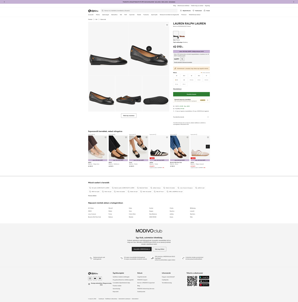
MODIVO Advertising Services (145, 288)
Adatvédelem (135, 298)
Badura (111, 217)
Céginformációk (141, 277)
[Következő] (294, 2)
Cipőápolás (165, 280)
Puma (110, 214)
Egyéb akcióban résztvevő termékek (183, 62)
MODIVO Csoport (142, 280)
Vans (130, 211)
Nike (191, 217)
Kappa (151, 211)
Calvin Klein (132, 214)
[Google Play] (204, 277)
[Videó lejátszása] (149, 49)
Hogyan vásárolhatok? (168, 277)
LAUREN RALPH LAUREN (189, 23)
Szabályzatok (141, 291)
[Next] (208, 146)
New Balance (153, 214)
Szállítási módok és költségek (121, 277)
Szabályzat (101, 298)
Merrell (111, 208)
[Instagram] (90, 278)
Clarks (171, 208)
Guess (171, 217)
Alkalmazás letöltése (183, 5)
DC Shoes (91, 208)
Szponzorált (90, 134)
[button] (108, 49)
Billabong (192, 208)
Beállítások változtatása (111, 298)
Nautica (172, 211)
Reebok (131, 217)
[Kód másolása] (182, 59)
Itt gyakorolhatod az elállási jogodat (123, 280)
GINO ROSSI (152, 217)
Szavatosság (116, 288)
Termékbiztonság (167, 282)
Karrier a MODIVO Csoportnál (146, 282)
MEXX (90, 211)
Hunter (151, 208)
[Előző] (4, 2)
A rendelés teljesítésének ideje (121, 282)
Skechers (192, 214)
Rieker (110, 211)
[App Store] (204, 281)
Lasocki (192, 211)
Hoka (130, 208)
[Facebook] (100, 278)
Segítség (207, 5)
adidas (172, 214)
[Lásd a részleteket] (208, 117)
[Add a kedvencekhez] (167, 25)
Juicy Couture (92, 214)
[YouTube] (95, 278)
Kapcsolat (116, 291)
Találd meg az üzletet (197, 5)
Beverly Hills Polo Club (94, 217)
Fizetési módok (117, 285)
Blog (174, 5)
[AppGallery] (204, 284)
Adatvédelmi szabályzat (124, 298)
